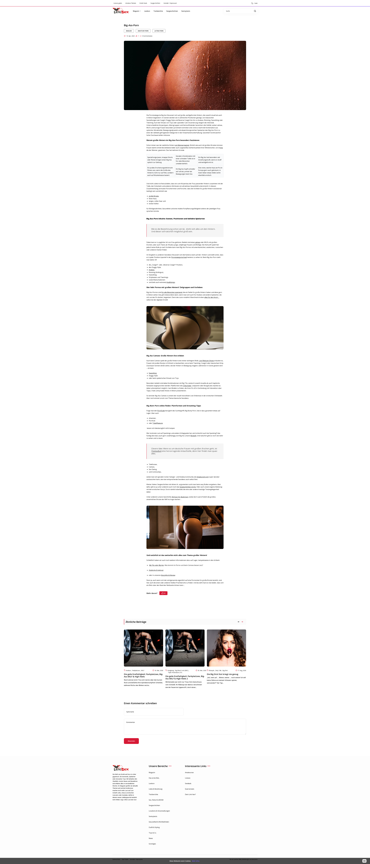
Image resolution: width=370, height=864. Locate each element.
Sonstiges (152, 844)
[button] (242, 621)
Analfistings (170, 282)
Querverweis (189, 789)
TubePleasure (158, 423)
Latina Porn (158, 31)
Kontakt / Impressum (170, 3)
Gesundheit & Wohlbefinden (159, 822)
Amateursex (189, 772)
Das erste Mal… (154, 778)
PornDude (161, 411)
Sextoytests (185, 11)
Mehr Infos (195, 861)
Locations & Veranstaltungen (159, 811)
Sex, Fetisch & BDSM (156, 800)
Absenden (131, 741)
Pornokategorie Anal (178, 257)
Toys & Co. (152, 833)
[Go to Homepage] (122, 11)
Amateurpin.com (203, 477)
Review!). (193, 436)
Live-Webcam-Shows (206, 361)
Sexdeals (188, 783)
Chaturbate (187, 386)
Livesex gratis (118, 3)
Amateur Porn (143, 31)
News (151, 838)
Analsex (129, 31)
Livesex (187, 778)
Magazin (152, 772)
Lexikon (147, 11)
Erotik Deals (143, 3)
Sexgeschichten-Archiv (188, 487)
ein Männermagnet (182, 145)
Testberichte (158, 11)
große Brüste (154, 196)
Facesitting (153, 373)
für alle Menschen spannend (172, 292)
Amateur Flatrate (130, 3)
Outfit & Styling (154, 827)
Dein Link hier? (190, 794)
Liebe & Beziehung (155, 789)
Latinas (197, 242)
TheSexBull (156, 451)
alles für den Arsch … (211, 297)
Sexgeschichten (155, 3)
